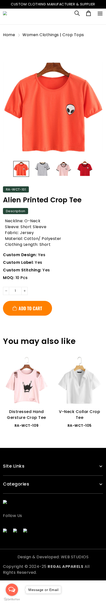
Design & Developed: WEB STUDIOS (53, 557)
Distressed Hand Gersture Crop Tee (26, 414)
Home (9, 35)
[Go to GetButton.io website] (12, 599)
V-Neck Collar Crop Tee (79, 414)
